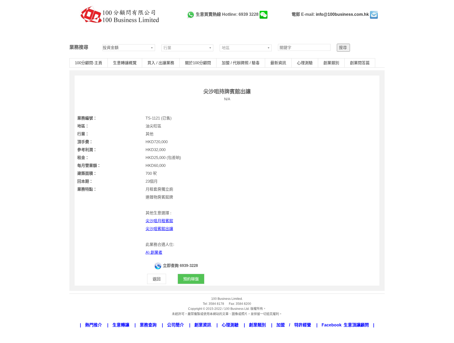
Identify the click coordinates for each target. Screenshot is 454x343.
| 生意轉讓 (120, 325)
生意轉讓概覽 (125, 63)
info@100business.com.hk (342, 14)
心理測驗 (305, 63)
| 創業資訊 (202, 325)
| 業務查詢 (148, 325)
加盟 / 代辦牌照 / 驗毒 (241, 63)
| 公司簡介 (175, 325)
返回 (157, 279)
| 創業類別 (257, 325)
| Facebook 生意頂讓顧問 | (345, 325)
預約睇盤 (191, 279)
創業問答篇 (360, 63)
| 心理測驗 (229, 325)
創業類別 (331, 63)
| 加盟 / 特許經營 (293, 325)
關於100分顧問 (198, 63)
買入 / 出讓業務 (160, 63)
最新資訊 (278, 63)
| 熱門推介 (93, 325)
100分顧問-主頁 (88, 63)
